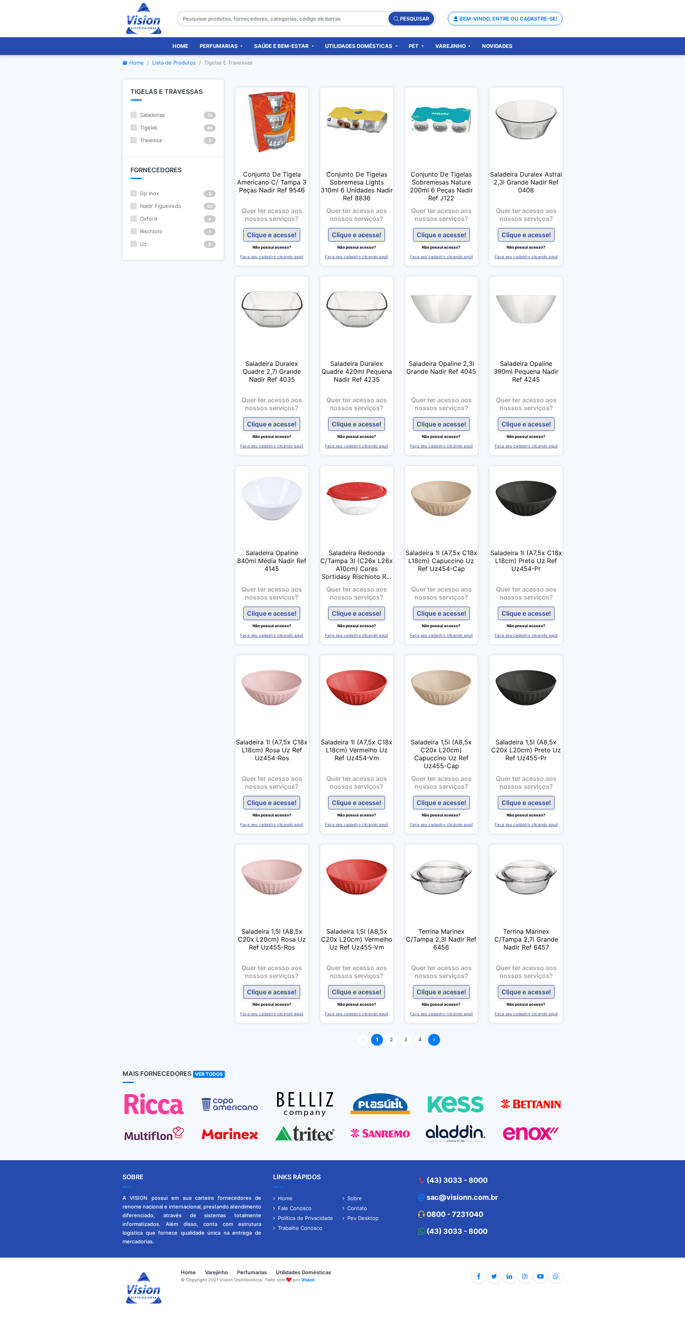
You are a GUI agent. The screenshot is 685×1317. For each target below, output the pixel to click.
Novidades (497, 46)
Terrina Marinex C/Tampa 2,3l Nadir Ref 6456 (441, 939)
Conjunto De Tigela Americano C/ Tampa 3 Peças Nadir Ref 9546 (271, 182)
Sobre (354, 1198)
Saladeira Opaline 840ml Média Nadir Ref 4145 (271, 561)
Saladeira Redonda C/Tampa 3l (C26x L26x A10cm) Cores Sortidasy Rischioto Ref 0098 (356, 564)
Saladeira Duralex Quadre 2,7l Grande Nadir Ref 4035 (272, 371)
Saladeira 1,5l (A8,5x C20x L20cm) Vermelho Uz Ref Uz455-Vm (356, 939)
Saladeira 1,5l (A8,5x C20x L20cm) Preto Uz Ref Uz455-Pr (526, 750)
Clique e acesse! (272, 235)
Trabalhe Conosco (300, 1228)
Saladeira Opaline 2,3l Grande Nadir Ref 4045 (441, 367)
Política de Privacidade (305, 1218)
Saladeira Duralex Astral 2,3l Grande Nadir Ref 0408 (526, 182)
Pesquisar (414, 18)
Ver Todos (209, 1074)
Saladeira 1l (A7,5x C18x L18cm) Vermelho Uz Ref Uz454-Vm (356, 750)
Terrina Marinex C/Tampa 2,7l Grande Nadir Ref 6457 (526, 939)
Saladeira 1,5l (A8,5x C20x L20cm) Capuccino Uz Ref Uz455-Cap (441, 754)
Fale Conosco (295, 1208)
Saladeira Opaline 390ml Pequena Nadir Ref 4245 (526, 371)
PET (414, 46)
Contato (357, 1208)
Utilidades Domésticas (359, 46)
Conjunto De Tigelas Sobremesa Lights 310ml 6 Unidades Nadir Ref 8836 (357, 186)
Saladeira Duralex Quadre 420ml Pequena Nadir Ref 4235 (356, 371)
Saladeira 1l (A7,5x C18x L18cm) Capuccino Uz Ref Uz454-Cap (441, 561)
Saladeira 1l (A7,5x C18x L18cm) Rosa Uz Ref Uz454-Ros (272, 750)
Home (180, 46)
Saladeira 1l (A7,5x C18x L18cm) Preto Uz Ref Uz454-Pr (526, 561)
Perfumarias (219, 46)
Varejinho (451, 46)
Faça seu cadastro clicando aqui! (271, 256)
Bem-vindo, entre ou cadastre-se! (507, 18)
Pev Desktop (363, 1218)
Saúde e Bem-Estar (282, 46)
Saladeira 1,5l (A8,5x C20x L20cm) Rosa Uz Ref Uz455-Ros (272, 939)
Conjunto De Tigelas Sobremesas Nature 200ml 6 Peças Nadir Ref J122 (441, 186)
